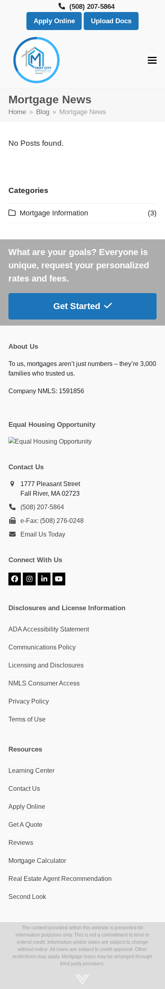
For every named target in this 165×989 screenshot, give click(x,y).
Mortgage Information (54, 213)
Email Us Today (42, 534)
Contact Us (24, 788)
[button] (152, 60)
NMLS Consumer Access (44, 683)
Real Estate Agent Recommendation (60, 878)
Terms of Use (27, 719)
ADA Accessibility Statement (48, 629)
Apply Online (54, 21)
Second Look (27, 896)
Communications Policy (42, 647)
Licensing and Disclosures (46, 665)
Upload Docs (111, 21)
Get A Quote (25, 824)
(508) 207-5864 (42, 507)
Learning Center (31, 770)
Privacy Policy (28, 701)
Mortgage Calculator (37, 860)
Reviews (20, 842)
